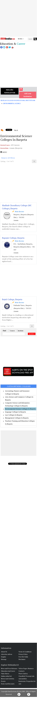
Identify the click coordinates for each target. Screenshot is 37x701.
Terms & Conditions (25, 652)
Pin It (16, 130)
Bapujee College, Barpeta (13, 238)
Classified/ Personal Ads (26, 676)
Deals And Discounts (7, 684)
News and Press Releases (9, 668)
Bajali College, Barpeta (12, 299)
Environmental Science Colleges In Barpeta (20, 409)
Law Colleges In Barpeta (13, 415)
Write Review (19, 212)
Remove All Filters (8, 158)
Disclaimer (22, 659)
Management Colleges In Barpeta (17, 418)
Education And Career (8, 671)
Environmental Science (12, 103)
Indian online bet (6, 676)
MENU (4, 152)
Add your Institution (27, 94)
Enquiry (3, 657)
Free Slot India (23, 657)
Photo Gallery (23, 674)
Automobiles (23, 679)
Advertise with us (6, 654)
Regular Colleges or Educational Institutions (18, 100)
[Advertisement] (18, 18)
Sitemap (3, 659)
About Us (4, 652)
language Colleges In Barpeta (15, 412)
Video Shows (5, 674)
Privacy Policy (23, 654)
